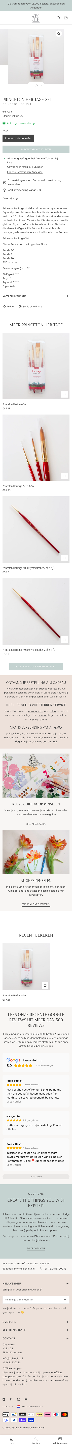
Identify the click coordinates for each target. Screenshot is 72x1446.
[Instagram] (18, 1399)
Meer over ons (36, 1248)
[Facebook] (4, 1399)
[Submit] (65, 1299)
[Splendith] (36, 18)
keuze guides (35, 711)
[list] (36, 60)
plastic (56, 692)
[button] (65, 18)
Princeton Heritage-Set (18, 138)
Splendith (17, 1427)
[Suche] (58, 18)
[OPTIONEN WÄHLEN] (64, 394)
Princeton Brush (17, 104)
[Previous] (30, 85)
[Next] (41, 85)
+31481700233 (57, 1268)
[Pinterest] (11, 1399)
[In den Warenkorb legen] (64, 558)
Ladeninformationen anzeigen (25, 171)
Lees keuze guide (36, 823)
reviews (43, 715)
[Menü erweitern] (5, 17)
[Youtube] (26, 1399)
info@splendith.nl (24, 1268)
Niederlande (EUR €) (31, 1406)
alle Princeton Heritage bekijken (36, 666)
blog (53, 711)
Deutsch (6, 1406)
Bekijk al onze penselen (36, 904)
